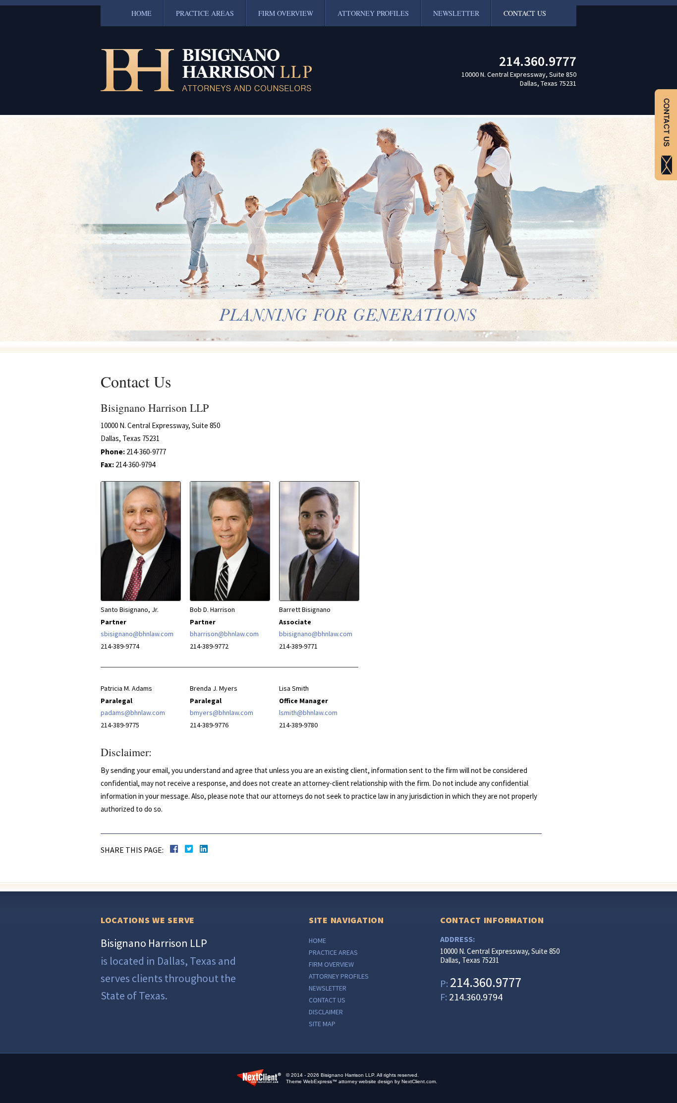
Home (141, 13)
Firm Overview (285, 13)
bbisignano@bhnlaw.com (315, 633)
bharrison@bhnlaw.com (224, 633)
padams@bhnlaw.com (133, 712)
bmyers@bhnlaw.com (221, 712)
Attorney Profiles (373, 13)
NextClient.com (418, 1081)
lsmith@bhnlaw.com (308, 712)
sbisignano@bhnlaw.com (137, 633)
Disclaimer (326, 1011)
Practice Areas (205, 13)
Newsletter (456, 13)
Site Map (322, 1023)
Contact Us (525, 13)
